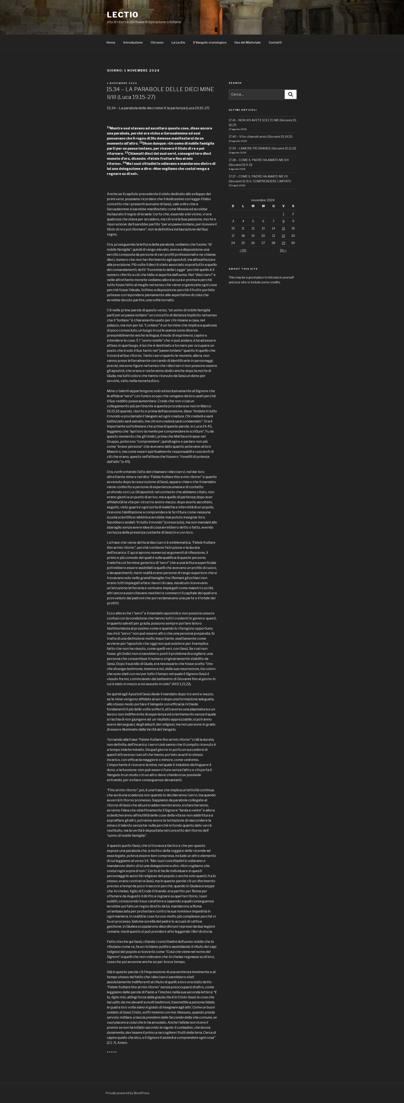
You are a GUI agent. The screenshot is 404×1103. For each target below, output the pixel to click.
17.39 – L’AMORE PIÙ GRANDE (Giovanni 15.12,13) (262, 148)
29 (283, 243)
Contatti (275, 42)
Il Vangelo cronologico (209, 42)
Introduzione (133, 42)
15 (283, 228)
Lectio (123, 14)
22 (283, 235)
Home (110, 42)
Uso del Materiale (247, 42)
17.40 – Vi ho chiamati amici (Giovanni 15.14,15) (260, 136)
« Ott (243, 250)
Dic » (283, 250)
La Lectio (178, 42)
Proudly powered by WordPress (128, 1093)
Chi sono (157, 42)
